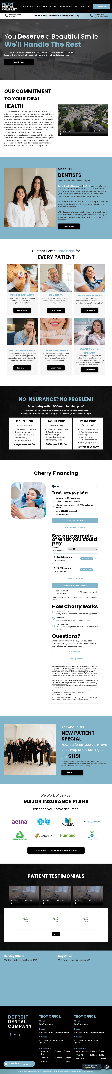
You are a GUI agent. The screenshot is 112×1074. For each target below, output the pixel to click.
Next (56, 934)
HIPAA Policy (90, 1072)
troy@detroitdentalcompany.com (54, 1032)
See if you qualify (75, 520)
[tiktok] (20, 1034)
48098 (42, 1043)
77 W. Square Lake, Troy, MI (51, 1040)
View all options (75, 578)
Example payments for (58, 549)
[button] (75, 559)
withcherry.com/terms (59, 684)
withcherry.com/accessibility (62, 694)
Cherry (69, 641)
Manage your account (75, 527)
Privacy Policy (81, 1072)
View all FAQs (75, 652)
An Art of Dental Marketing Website (64, 1072)
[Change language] (96, 486)
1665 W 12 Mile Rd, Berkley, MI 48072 (21, 960)
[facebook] (10, 1034)
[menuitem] (25, 6)
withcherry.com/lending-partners (81, 682)
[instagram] (15, 1034)
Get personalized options (75, 585)
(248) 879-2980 (101, 17)
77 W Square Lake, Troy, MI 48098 (74, 960)
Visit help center (75, 659)
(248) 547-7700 (15, 17)
